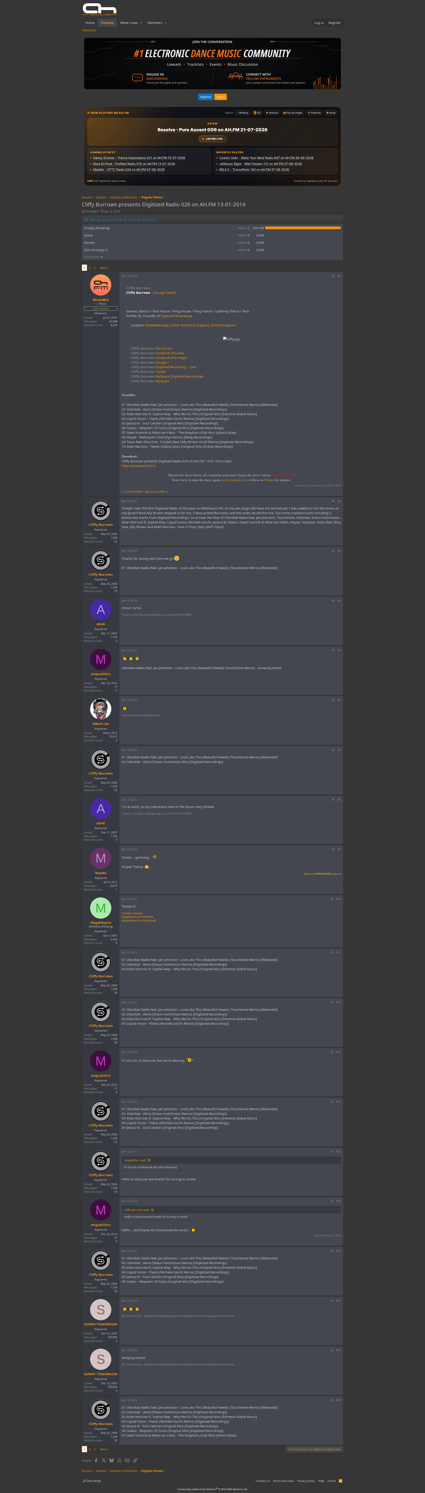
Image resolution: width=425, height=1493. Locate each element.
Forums (107, 22)
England (202, 325)
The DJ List (151, 348)
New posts (89, 30)
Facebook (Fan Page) (159, 357)
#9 (339, 849)
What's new (129, 22)
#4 (339, 600)
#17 (338, 1251)
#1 (339, 276)
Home (90, 22)
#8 (339, 800)
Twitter (148, 371)
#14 (338, 1102)
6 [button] (243, 228)
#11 (338, 952)
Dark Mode (93, 1481)
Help (321, 1481)
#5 (339, 650)
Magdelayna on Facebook (137, 917)
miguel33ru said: (135, 1160)
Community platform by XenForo (213, 1489)
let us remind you (234, 480)
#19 (338, 1350)
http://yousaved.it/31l (138, 465)
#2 (339, 501)
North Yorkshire (183, 325)
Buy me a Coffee (155, 492)
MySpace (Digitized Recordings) (167, 376)
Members (155, 22)
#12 (338, 1002)
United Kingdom (223, 325)
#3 (339, 551)
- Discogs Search (163, 292)
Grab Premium (134, 492)
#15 (338, 1151)
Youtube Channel (132, 913)
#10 (338, 899)
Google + (150, 362)
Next (103, 268)
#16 (338, 1201)
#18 (338, 1301)
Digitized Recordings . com (163, 367)
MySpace (150, 381)
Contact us (263, 1481)
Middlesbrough (157, 325)
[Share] (333, 276)
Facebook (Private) (157, 353)
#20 (338, 1400)
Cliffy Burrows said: (136, 1210)
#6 (339, 700)
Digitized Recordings (176, 316)
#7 (339, 750)
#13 (338, 1052)
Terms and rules (283, 1481)
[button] (141, 23)
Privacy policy (306, 1481)
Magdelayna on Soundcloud (139, 920)
